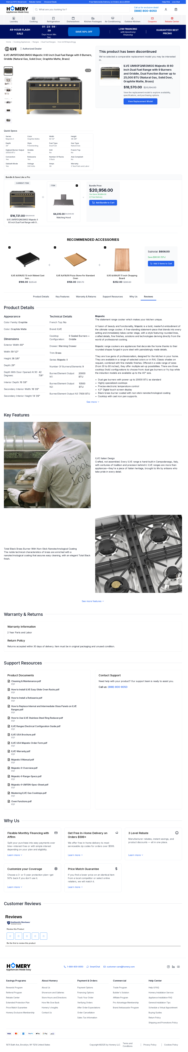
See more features (91, 601)
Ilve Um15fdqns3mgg (67, 42)
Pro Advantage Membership (126, 1002)
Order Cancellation (86, 1012)
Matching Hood (64, 217)
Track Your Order (85, 997)
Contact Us (47, 1012)
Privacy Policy (149, 1045)
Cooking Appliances (22, 42)
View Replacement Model (140, 101)
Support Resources (113, 296)
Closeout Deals (50, 2)
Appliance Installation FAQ (160, 997)
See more (91, 401)
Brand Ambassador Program (126, 1007)
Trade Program (120, 987)
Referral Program (14, 992)
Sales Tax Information (87, 1017)
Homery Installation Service (161, 992)
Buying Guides (155, 1012)
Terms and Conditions (127, 1044)
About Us (46, 987)
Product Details (41, 296)
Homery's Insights (50, 1007)
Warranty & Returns (86, 296)
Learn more (13, 855)
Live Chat (176, 2)
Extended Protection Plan (18, 1002)
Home (8, 42)
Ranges (36, 42)
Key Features (62, 296)
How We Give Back (50, 1002)
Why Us (133, 296)
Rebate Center (35, 2)
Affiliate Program (120, 997)
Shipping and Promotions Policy (163, 1022)
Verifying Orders (85, 1002)
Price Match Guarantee (16, 1007)
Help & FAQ (154, 987)
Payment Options (85, 987)
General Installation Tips (159, 1002)
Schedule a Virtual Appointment (163, 1007)
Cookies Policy (171, 1045)
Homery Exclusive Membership (20, 1012)
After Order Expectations (88, 1007)
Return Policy (155, 1017)
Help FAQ (166, 2)
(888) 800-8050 (117, 686)
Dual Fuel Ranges (48, 42)
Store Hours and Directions (54, 997)
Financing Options (85, 992)
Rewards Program (14, 987)
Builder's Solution (121, 992)
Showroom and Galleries (53, 992)
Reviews (148, 296)
